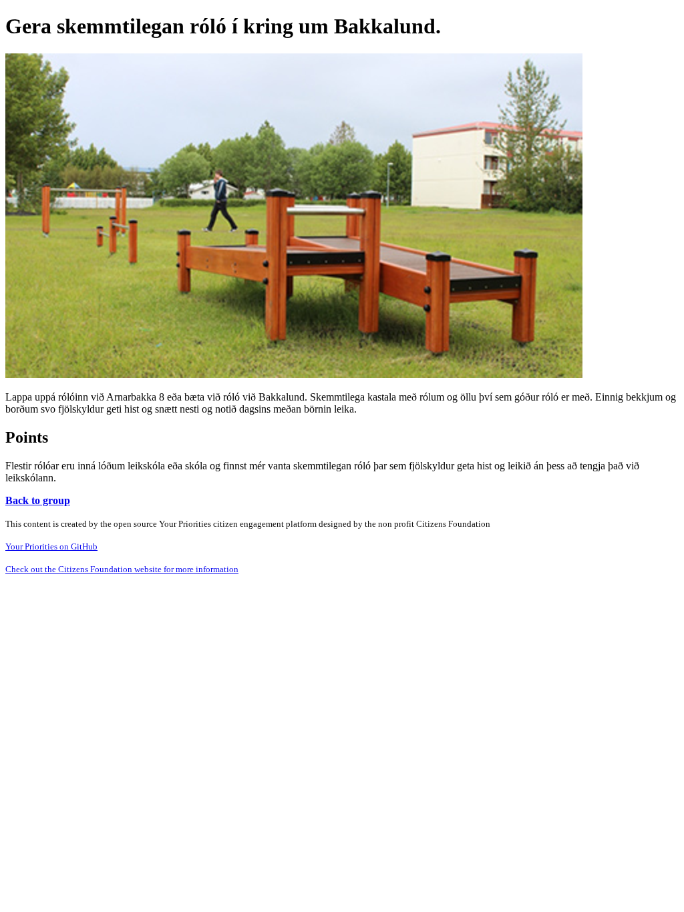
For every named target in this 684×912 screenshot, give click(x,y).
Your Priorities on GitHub (51, 546)
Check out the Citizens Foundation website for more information (121, 569)
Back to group (37, 500)
